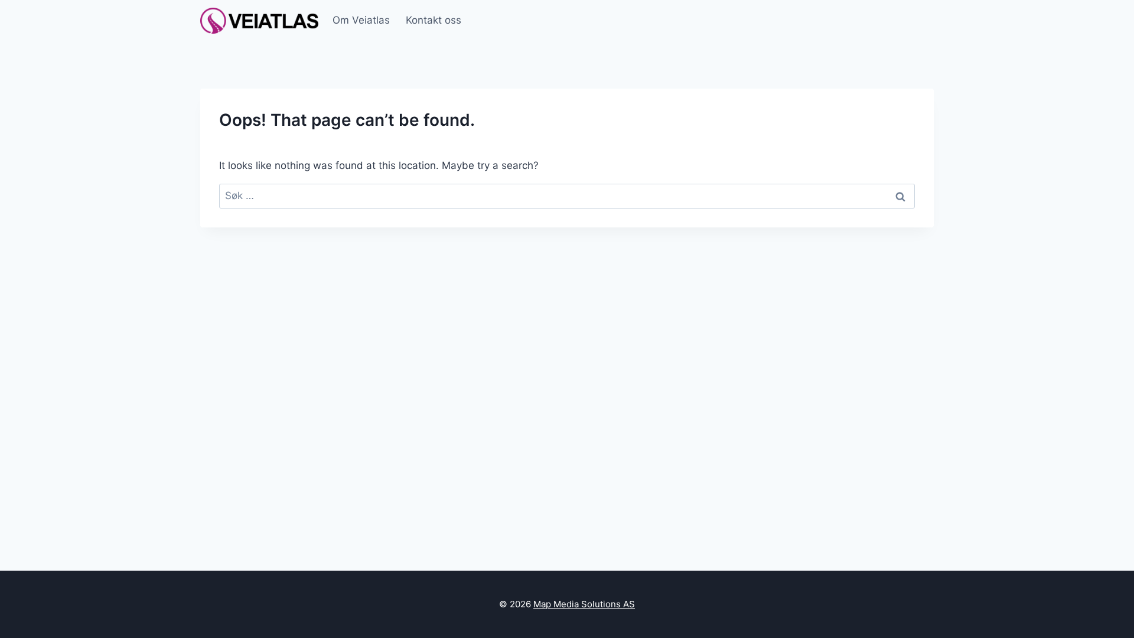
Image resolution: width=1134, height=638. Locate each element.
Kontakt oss (433, 20)
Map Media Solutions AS (584, 604)
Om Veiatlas (361, 20)
